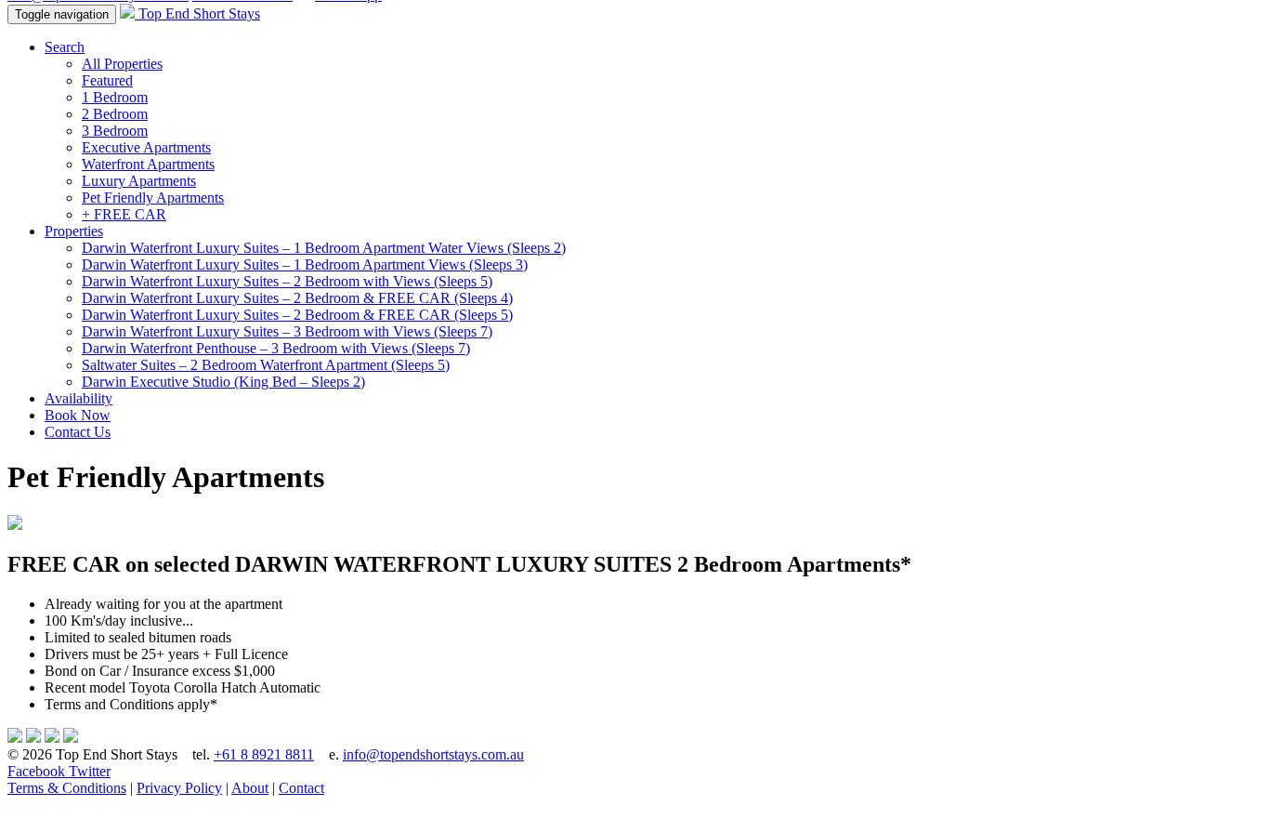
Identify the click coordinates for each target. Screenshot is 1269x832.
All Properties (122, 64)
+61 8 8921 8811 (264, 754)
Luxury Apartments (139, 181)
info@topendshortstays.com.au (433, 754)
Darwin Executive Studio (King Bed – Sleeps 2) (223, 382)
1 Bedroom (115, 97)
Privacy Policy (179, 788)
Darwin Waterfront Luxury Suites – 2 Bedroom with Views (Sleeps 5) (287, 281)
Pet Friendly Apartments (153, 197)
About (249, 788)
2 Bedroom (115, 114)
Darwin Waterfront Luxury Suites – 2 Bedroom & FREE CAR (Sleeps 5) (297, 315)
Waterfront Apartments (148, 164)
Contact (301, 788)
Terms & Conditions (66, 788)
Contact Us (78, 432)
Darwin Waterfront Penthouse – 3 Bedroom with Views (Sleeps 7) (276, 348)
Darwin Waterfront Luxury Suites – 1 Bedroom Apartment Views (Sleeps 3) (305, 264)
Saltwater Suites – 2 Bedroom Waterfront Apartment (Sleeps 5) (266, 365)
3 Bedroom (115, 131)
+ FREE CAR (124, 214)
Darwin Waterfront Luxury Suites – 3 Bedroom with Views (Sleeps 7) (287, 331)
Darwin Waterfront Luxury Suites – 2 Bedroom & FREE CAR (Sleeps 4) (297, 298)
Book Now (78, 415)
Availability (78, 398)
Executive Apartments (146, 147)
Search (65, 47)
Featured (107, 80)
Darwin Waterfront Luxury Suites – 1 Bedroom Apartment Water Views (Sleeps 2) (324, 248)
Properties (74, 231)
